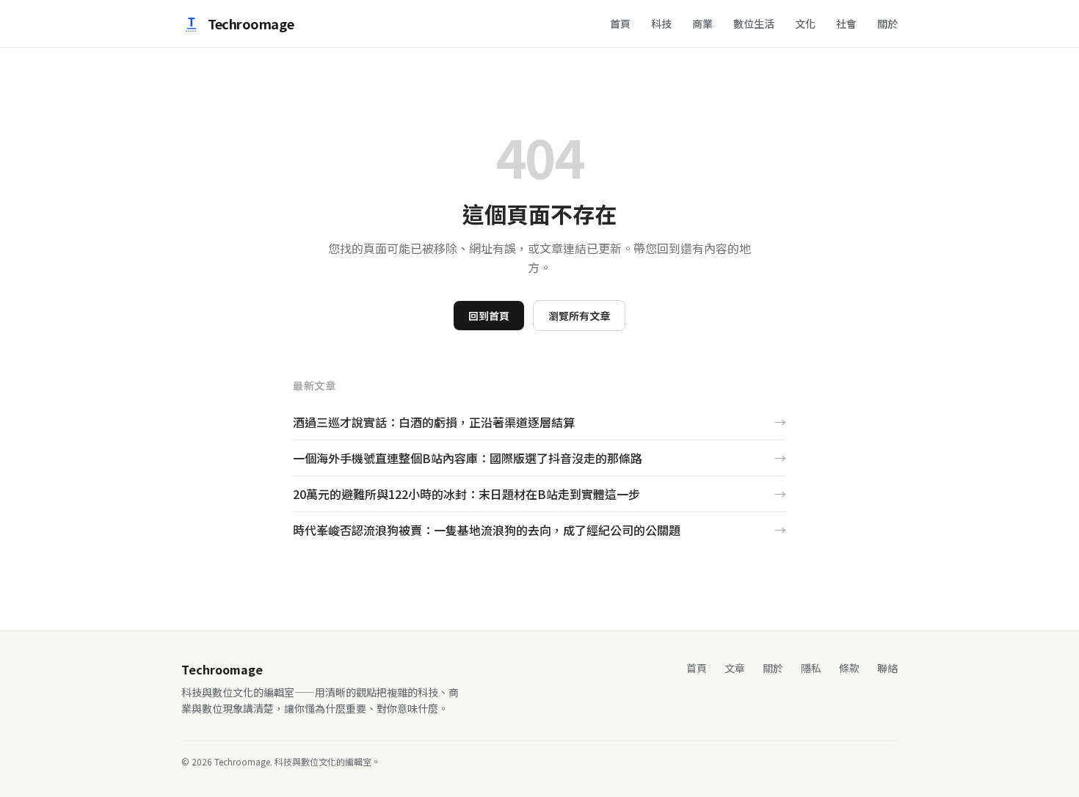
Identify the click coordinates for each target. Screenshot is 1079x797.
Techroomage (251, 23)
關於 (887, 23)
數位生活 (753, 23)
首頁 (620, 23)
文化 (805, 23)
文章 (734, 667)
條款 (849, 667)
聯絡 (887, 667)
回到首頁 (488, 315)
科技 (661, 23)
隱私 (811, 667)
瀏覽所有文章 (579, 315)
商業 (702, 23)
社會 (846, 23)
